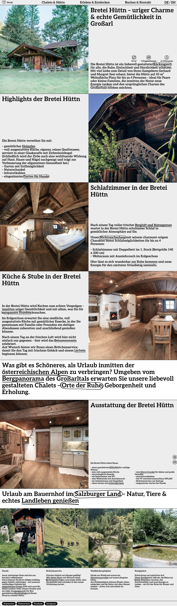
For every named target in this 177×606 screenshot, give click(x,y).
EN (173, 2)
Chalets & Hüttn (53, 2)
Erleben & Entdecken (95, 2)
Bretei (10, 2)
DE (166, 2)
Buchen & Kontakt (138, 2)
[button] (4, 2)
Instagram (51, 603)
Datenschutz (24, 603)
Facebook (38, 603)
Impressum (9, 603)
